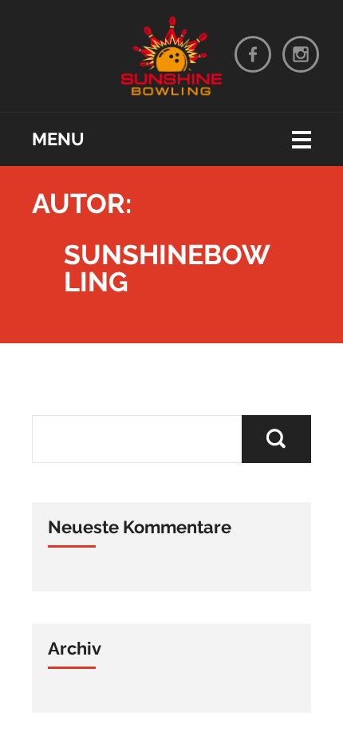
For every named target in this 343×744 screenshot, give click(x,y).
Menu (58, 139)
